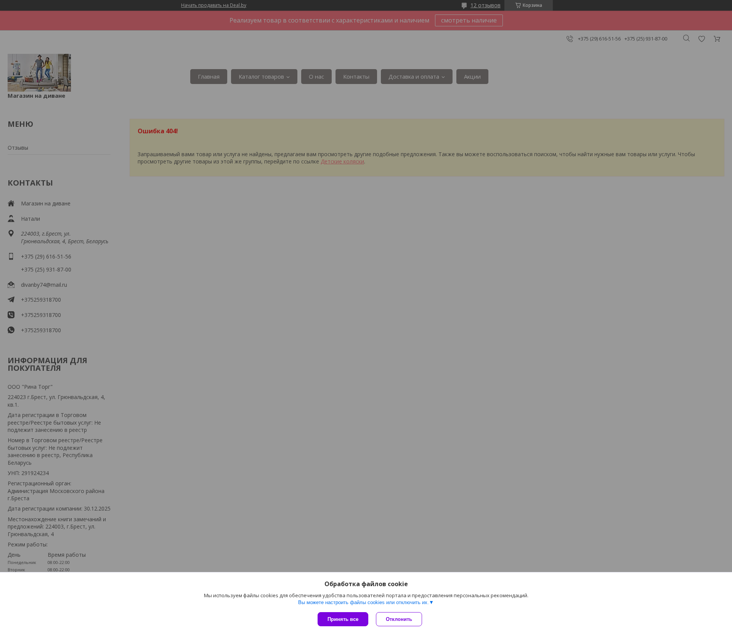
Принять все (342, 619)
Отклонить (399, 619)
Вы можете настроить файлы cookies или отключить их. (363, 602)
